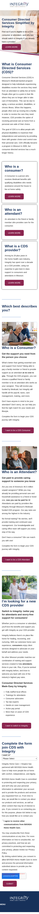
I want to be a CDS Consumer (17, 430)
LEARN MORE (11, 47)
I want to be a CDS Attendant (17, 560)
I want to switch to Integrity (16, 726)
